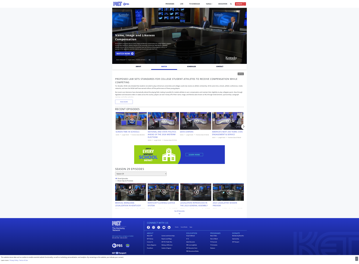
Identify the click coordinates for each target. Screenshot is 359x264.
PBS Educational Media (192, 251)
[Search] (231, 4)
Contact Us (150, 242)
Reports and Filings (167, 239)
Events (176, 227)
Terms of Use (23, 260)
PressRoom (150, 248)
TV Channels (213, 242)
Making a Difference (167, 245)
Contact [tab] (219, 66)
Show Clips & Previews (125, 181)
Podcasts (212, 248)
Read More (124, 102)
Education (222, 4)
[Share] (149, 59)
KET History (150, 239)
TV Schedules (194, 4)
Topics (208, 4)
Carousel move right (243, 126)
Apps (191, 227)
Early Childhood (190, 236)
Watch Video (213, 236)
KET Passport (235, 242)
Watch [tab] (164, 66)
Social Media (184, 227)
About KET (150, 236)
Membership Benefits (238, 236)
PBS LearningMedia (191, 245)
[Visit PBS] (126, 4)
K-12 (187, 239)
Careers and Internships (168, 236)
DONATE (239, 4)
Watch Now (123, 53)
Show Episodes (122, 178)
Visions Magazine (151, 245)
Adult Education (190, 242)
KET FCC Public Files (167, 242)
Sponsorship (235, 239)
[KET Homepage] (117, 4)
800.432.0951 (123, 238)
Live (181, 4)
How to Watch (214, 239)
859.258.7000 (115, 238)
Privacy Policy (14, 260)
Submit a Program (166, 248)
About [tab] (138, 66)
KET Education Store (191, 248)
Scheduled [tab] (191, 66)
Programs (170, 4)
